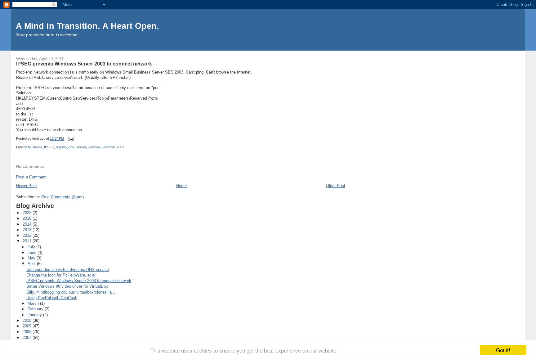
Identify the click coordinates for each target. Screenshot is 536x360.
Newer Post (26, 185)
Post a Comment (31, 177)
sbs (71, 147)
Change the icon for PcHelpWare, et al (60, 275)
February (36, 309)
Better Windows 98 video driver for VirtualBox (67, 286)
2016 (28, 218)
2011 (28, 241)
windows (94, 147)
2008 (28, 331)
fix (29, 147)
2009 (28, 326)
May (32, 258)
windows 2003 (113, 147)
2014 (28, 224)
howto (37, 147)
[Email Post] (70, 139)
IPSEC (49, 147)
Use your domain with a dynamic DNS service (67, 269)
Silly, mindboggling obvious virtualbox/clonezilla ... (71, 292)
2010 (28, 320)
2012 (28, 235)
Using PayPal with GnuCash (51, 297)
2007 (28, 337)
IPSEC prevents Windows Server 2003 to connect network (78, 280)
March (34, 303)
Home (181, 185)
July (32, 247)
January (35, 315)
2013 (28, 229)
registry (61, 147)
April (32, 263)
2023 (28, 212)
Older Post (335, 185)
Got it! (503, 350)
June (33, 252)
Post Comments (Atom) (62, 197)
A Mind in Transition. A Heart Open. (87, 26)
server (81, 147)
